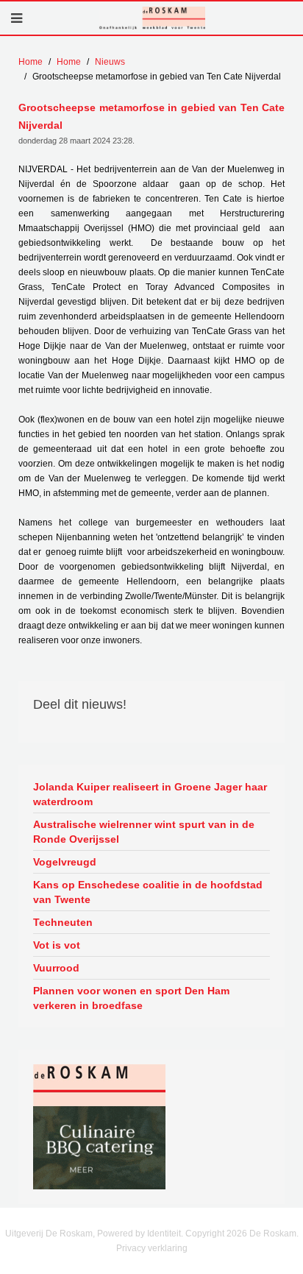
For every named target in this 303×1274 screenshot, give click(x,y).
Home (30, 62)
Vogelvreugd (64, 862)
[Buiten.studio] (99, 1147)
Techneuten (63, 922)
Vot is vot (56, 945)
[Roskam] (99, 1085)
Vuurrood (56, 968)
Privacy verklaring (152, 1248)
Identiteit (164, 1233)
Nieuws (110, 62)
